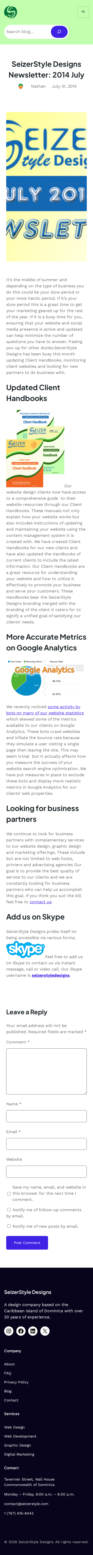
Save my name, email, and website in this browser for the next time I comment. (49, 1193)
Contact (11, 1400)
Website (14, 1159)
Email (13, 1131)
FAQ (7, 1373)
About (9, 1364)
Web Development (20, 1436)
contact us (40, 901)
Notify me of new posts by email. (46, 1226)
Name (13, 1103)
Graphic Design (17, 1445)
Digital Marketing (19, 1454)
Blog (7, 1391)
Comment (18, 1042)
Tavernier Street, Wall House (29, 1479)
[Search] (59, 32)
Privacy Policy (16, 1382)
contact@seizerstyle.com (26, 1504)
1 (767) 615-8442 (19, 1513)
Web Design (14, 1427)
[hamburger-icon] (83, 12)
